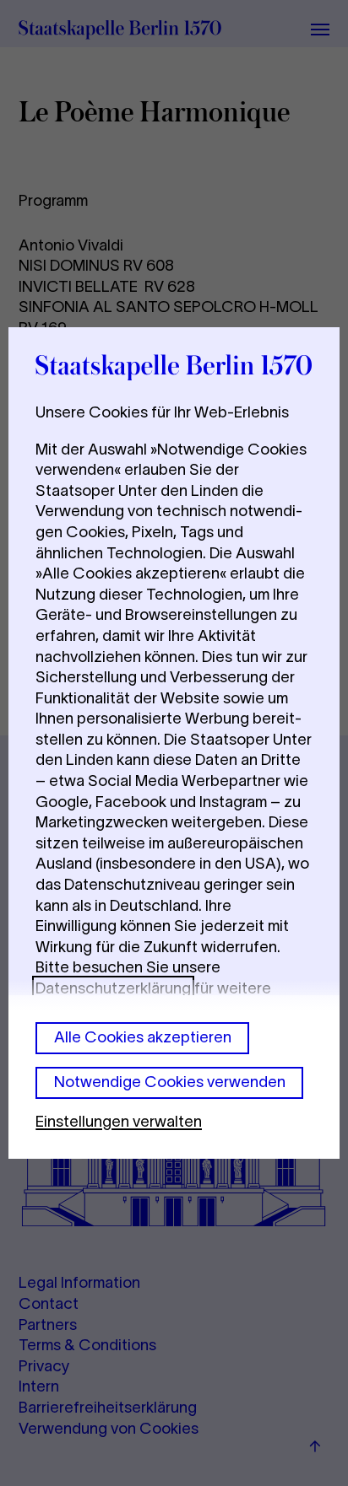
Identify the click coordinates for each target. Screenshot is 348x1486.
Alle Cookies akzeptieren (142, 1037)
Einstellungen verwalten (118, 1121)
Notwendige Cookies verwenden (169, 1081)
